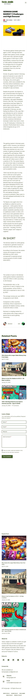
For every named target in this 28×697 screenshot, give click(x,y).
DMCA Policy (9, 695)
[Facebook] (3, 660)
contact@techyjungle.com (14, 682)
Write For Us (6, 693)
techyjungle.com (11, 677)
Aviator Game (7, 70)
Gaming (5, 21)
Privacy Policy (18, 695)
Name (5, 422)
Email (4, 427)
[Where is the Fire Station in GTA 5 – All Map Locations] (14, 369)
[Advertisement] (14, 44)
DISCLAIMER (22, 693)
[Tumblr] (18, 660)
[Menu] (25, 2)
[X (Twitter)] (8, 660)
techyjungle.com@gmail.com (10, 672)
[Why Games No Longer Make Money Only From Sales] (14, 346)
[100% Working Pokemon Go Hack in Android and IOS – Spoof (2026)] (14, 392)
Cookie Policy (14, 693)
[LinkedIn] (13, 660)
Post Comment (7, 456)
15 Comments (15, 405)
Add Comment (7, 436)
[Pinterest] (23, 660)
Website (5, 431)
